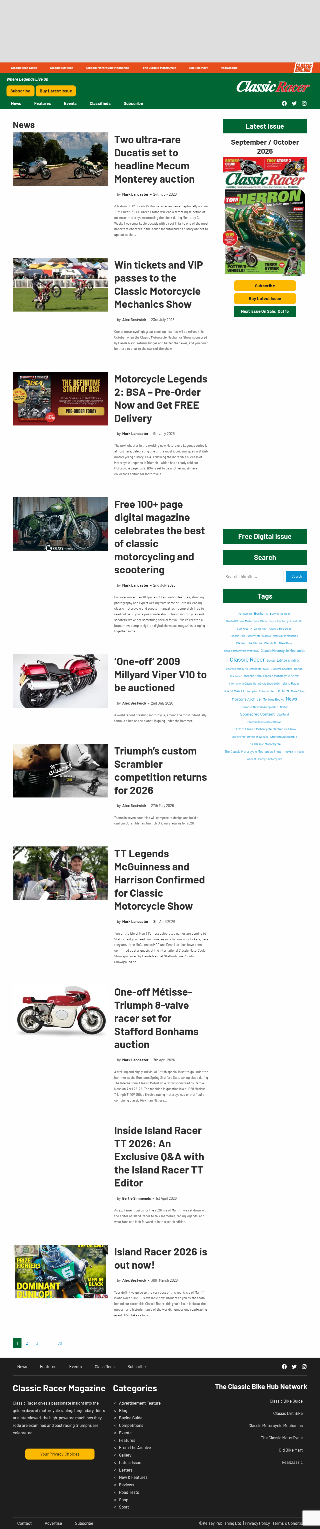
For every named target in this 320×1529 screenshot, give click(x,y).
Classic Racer (247, 659)
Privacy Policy (257, 1523)
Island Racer (291, 683)
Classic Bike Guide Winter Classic (250, 635)
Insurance (236, 676)
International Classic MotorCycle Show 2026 (254, 683)
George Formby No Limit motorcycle (247, 668)
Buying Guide (130, 1417)
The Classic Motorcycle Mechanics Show (252, 752)
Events (125, 1432)
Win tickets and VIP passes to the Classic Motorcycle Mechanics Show (158, 284)
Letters (282, 690)
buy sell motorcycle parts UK (286, 621)
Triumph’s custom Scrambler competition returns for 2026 (160, 770)
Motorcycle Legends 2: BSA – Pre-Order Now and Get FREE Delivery (161, 398)
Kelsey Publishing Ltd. (222, 1523)
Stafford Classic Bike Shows (264, 722)
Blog (123, 1410)
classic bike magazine (285, 635)
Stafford (283, 714)
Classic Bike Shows (249, 643)
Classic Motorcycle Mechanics (283, 650)
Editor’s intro (288, 660)
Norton (284, 707)
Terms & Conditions (289, 1523)
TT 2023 (299, 751)
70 (60, 1342)
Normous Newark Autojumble (259, 707)
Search (297, 576)
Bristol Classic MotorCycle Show (247, 621)
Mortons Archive (246, 699)
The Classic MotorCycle (264, 744)
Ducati (271, 660)
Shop (123, 1499)
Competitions (131, 1425)
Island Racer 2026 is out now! (160, 1258)
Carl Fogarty (244, 628)
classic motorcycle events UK (241, 650)
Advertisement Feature (140, 1402)
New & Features (133, 1477)
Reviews (126, 1484)
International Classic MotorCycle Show (271, 676)
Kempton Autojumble (260, 691)
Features (127, 1440)
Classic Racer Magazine (59, 1387)
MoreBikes (298, 691)
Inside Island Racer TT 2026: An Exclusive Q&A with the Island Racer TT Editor (159, 1156)
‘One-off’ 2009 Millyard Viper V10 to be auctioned (160, 674)
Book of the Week (280, 613)
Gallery (125, 1454)
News (291, 699)
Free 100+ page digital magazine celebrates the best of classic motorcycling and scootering (159, 536)
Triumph (288, 751)
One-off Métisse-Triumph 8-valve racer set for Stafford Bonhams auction (156, 1017)
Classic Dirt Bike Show (278, 643)
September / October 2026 (265, 146)
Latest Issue (130, 1462)
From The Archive (135, 1447)
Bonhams (261, 613)
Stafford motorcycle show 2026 (250, 736)
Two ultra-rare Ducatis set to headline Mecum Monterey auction (154, 159)
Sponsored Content (257, 714)
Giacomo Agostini (281, 668)
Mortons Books (273, 699)
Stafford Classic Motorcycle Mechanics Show (264, 729)
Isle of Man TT (234, 691)
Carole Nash (260, 628)
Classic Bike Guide (280, 628)
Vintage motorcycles (270, 759)
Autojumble (245, 613)
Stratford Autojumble (283, 736)
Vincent (251, 759)
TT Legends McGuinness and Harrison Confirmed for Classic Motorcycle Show (159, 879)
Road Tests (129, 1492)
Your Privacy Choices (60, 1453)
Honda (298, 668)
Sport (124, 1506)
